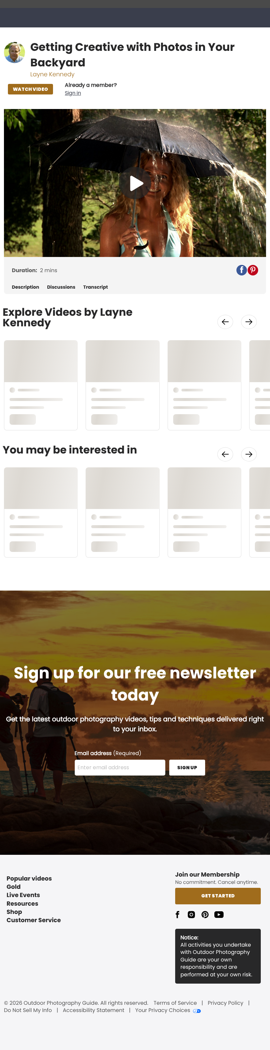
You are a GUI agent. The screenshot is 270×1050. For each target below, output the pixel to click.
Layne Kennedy (52, 74)
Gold (14, 887)
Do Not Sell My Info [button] (28, 1010)
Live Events (23, 895)
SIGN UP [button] (187, 767)
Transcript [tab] (95, 287)
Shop (14, 912)
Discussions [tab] (61, 287)
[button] (91, 89)
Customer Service (34, 920)
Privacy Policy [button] (225, 1003)
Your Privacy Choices (162, 1010)
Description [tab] (25, 287)
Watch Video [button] (30, 89)
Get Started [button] (218, 895)
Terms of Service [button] (175, 1003)
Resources (22, 904)
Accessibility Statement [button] (93, 1010)
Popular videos (29, 879)
